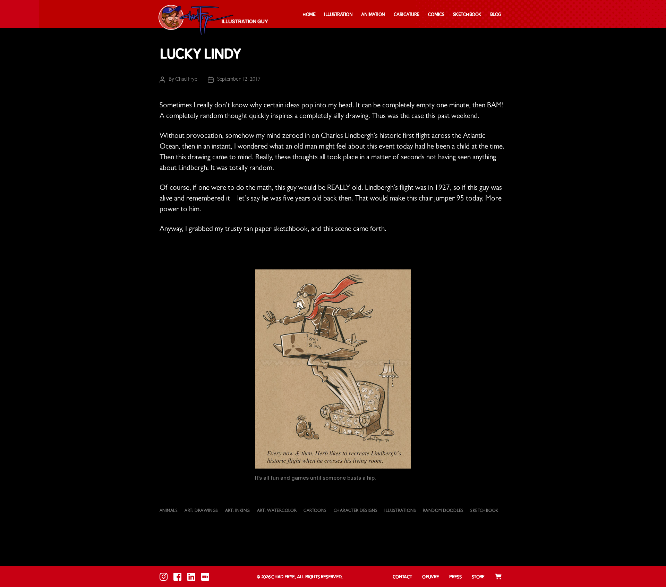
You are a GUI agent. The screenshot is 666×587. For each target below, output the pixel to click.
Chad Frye (186, 79)
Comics (436, 14)
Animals (169, 511)
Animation (373, 14)
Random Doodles (443, 511)
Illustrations (400, 511)
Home (308, 14)
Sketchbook (467, 14)
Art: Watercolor (277, 511)
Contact (402, 577)
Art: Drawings (201, 511)
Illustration (338, 14)
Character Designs (355, 511)
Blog (495, 14)
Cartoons (315, 511)
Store (478, 577)
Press (455, 577)
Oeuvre (430, 577)
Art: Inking (237, 511)
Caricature (406, 14)
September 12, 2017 (239, 79)
